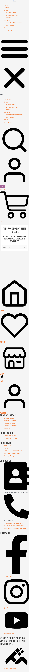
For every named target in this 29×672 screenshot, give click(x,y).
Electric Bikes (11, 12)
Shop (6, 10)
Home (6, 5)
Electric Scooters (12, 15)
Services (7, 20)
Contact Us (8, 30)
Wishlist (3, 341)
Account (3, 413)
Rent (1, 381)
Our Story (7, 7)
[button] (14, 65)
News (6, 28)
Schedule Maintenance (14, 23)
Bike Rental (10, 25)
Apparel (9, 18)
